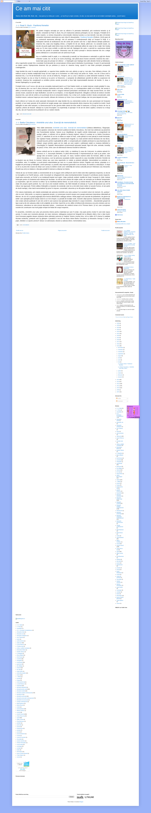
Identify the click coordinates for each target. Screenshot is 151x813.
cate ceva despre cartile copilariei (125, 64)
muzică (118, 543)
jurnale (118, 483)
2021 (118, 333)
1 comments (33, 27)
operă (118, 551)
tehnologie (119, 595)
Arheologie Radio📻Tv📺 (123, 111)
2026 (118, 323)
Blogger (81, 801)
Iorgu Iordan (119, 473)
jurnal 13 (119, 90)
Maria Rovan (120, 532)
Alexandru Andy (20, 632)
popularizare (120, 564)
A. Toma (118, 410)
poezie (118, 563)
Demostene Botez (21, 650)
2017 (118, 341)
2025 (118, 325)
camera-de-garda (121, 209)
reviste (118, 574)
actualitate (119, 412)
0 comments (33, 124)
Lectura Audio (120, 94)
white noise (120, 89)
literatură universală (27, 113)
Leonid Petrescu (119, 490)
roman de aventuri (119, 577)
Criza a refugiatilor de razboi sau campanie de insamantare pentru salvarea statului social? (129, 150)
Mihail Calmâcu (119, 541)
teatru (118, 593)
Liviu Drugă (120, 122)
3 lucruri (119, 192)
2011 (118, 385)
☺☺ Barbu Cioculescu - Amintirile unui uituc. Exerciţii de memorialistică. (46, 122)
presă (118, 569)
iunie (119, 360)
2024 (118, 327)
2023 (118, 329)
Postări (119, 398)
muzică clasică (120, 545)
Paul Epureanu (120, 556)
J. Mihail (119, 481)
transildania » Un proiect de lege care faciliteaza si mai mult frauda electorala (125, 184)
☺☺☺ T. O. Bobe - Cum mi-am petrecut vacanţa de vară (129, 245)
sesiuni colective (119, 581)
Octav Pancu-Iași (21, 716)
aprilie (119, 370)
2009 (118, 389)
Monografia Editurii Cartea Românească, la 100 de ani (128, 102)
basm (118, 431)
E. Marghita (119, 453)
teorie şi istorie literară (22, 753)
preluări (118, 567)
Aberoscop (120, 214)
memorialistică (26, 224)
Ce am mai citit (33, 8)
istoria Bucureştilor (119, 476)
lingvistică (119, 493)
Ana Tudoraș (120, 428)
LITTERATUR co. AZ (122, 99)
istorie (118, 479)
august (120, 355)
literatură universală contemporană (120, 517)
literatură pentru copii (119, 498)
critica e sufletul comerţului (120, 445)
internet (118, 470)
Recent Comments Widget (121, 317)
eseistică (119, 460)
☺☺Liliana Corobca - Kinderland (129, 268)
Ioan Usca (119, 117)
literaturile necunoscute (120, 521)
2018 (118, 339)
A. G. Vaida (119, 408)
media (118, 535)
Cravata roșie (120, 441)
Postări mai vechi (105, 230)
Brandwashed (127, 199)
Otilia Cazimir (120, 553)
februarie (120, 375)
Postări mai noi (19, 230)
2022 (118, 331)
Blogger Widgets (130, 317)
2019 (118, 337)
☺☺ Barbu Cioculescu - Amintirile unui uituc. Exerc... (126, 367)
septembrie (121, 353)
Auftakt (119, 146)
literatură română (119, 502)
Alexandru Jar (120, 422)
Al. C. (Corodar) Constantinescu (120, 415)
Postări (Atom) (25, 233)
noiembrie (120, 349)
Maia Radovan (120, 529)
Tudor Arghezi (120, 600)
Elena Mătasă (120, 455)
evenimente (119, 463)
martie (119, 373)
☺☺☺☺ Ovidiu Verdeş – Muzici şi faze (129, 256)
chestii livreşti (120, 76)
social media (120, 587)
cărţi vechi (119, 436)
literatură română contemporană (120, 506)
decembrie (120, 347)
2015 (118, 345)
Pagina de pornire (62, 230)
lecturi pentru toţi (21, 682)
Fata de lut (126, 66)
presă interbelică (119, 572)
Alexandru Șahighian (119, 426)
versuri (118, 603)
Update (118, 95)
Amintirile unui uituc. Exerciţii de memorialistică (70, 128)
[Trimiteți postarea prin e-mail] (17, 113)
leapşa (118, 485)
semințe (118, 158)
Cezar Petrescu (120, 438)
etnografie (119, 461)
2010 (118, 387)
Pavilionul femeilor (86, 37)
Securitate (119, 579)
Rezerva (119, 119)
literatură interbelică (119, 495)
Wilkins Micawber (121, 221)
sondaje (118, 592)
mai (119, 362)
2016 (118, 343)
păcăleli (118, 559)
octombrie (120, 351)
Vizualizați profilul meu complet (122, 223)
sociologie (119, 590)
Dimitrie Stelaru (120, 450)
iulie (119, 357)
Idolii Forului (120, 175)
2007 (118, 391)
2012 (118, 383)
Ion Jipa (118, 472)
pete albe (119, 561)
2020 (118, 335)
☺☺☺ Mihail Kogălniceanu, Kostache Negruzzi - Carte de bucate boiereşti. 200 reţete (129, 233)
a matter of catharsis (122, 157)
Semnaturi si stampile (121, 211)
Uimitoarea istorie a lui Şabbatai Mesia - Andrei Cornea (129, 125)
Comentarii (120, 401)
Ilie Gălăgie (119, 468)
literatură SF (119, 510)
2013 (118, 381)
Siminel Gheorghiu (119, 585)
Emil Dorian (119, 458)
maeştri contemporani (120, 526)
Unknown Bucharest (122, 134)
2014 (118, 379)
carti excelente (120, 433)
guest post (119, 466)
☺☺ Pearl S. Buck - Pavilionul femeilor (32, 25)
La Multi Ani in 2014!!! (121, 186)
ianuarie (120, 377)
